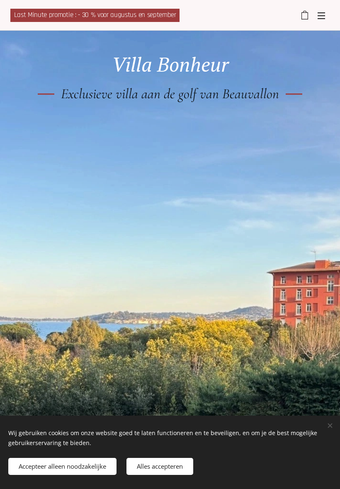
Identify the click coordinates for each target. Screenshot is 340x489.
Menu (321, 15)
